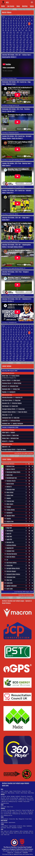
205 (10, 51)
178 (10, 46)
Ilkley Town (5, 415)
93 (31, 29)
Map (17, 819)
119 (24, 34)
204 (7, 51)
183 (27, 46)
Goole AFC (4, 447)
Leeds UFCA (5, 421)
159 (7, 42)
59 (31, 24)
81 (30, 27)
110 (24, 32)
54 (19, 24)
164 (24, 42)
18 (14, 18)
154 (20, 41)
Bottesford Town (14, 386)
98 (13, 30)
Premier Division (17, 791)
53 (16, 24)
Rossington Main (6, 389)
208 (20, 51)
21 (22, 18)
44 (22, 22)
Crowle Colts (15, 406)
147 (28, 39)
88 (18, 29)
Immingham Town (6, 418)
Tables (32, 6)
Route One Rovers (22, 412)
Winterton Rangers (17, 403)
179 (14, 46)
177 (7, 46)
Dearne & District (6, 380)
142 (11, 39)
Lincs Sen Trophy (13, 800)
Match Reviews (11, 793)
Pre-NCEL (20, 827)
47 (29, 22)
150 (7, 41)
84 (8, 29)
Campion (13, 432)
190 (20, 48)
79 (24, 27)
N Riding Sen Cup (22, 800)
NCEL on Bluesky (9, 833)
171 (17, 44)
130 (30, 36)
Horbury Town (13, 78)
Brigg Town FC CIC (14, 105)
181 (21, 46)
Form (11, 806)
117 (17, 34)
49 (6, 24)
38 (6, 22)
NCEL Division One (7, 395)
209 (24, 51)
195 (7, 49)
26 (5, 20)
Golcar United (9, 492)
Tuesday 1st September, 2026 (10, 427)
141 (7, 39)
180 (17, 46)
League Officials (4, 826)
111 (28, 32)
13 (31, 17)
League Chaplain (12, 826)
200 (24, 49)
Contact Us (19, 826)
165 (27, 42)
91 (26, 29)
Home (3, 6)
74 (11, 27)
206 (14, 51)
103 (29, 30)
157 (30, 41)
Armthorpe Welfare (15, 421)
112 (31, 32)
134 (14, 37)
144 (17, 39)
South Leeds (9, 589)
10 (23, 17)
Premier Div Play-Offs (26, 810)
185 (4, 48)
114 (7, 34)
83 (5, 29)
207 (17, 51)
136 (20, 37)
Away (8, 806)
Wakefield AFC (13, 322)
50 (8, 24)
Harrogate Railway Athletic (8, 409)
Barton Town (5, 376)
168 (7, 44)
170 (14, 44)
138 (27, 37)
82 (3, 29)
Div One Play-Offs (14, 798)
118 (21, 34)
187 (10, 48)
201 (27, 49)
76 (16, 27)
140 (4, 39)
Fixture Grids (26, 801)
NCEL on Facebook (24, 831)
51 (11, 24)
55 (21, 24)
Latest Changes (4, 822)
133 (10, 37)
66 (18, 25)
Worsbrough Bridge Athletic (13, 472)
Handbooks (29, 826)
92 (29, 29)
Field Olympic (5, 406)
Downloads (3, 827)
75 (14, 27)
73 (8, 27)
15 (6, 18)
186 (7, 48)
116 (14, 34)
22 (24, 18)
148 (31, 39)
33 (24, 20)
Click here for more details (26, 595)
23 (27, 18)
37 (3, 22)
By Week (13, 796)
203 (4, 51)
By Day (8, 796)
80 (27, 27)
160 (10, 42)
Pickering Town (10, 501)
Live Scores (10, 6)
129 (27, 36)
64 (13, 25)
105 (7, 32)
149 (4, 41)
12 (29, 17)
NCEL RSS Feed (26, 833)
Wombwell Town (6, 424)
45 (24, 22)
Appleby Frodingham (18, 424)
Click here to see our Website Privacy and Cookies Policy (17, 854)
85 (11, 29)
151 (10, 41)
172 (21, 44)
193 (30, 48)
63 (11, 25)
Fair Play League (11, 810)
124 (10, 36)
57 (26, 24)
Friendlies (20, 801)
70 (29, 25)
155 (24, 41)
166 (30, 42)
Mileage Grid (21, 819)
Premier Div (23, 796)
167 (4, 44)
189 (17, 48)
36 (31, 20)
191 (24, 48)
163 (20, 42)
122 (4, 36)
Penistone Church (14, 132)
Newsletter (14, 827)
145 (21, 39)
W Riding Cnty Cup (12, 801)
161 (14, 42)
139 (30, 37)
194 (4, 49)
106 (10, 32)
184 (31, 46)
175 (31, 44)
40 (11, 22)
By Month (18, 796)
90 (24, 29)
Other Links (6, 834)
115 (10, 34)
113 (4, 34)
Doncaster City (5, 403)
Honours (9, 827)
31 (18, 20)
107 (14, 32)
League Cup (21, 798)
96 (8, 30)
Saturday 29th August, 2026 (9, 370)
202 (30, 49)
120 (28, 34)
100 (19, 30)
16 (8, 18)
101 (22, 30)
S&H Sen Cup (5, 801)
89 (21, 29)
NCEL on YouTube (18, 833)
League (10, 791)
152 (14, 41)
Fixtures (6, 791)
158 (4, 42)
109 (21, 32)
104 (4, 32)
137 (24, 37)
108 (17, 32)
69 (26, 25)
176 (4, 46)
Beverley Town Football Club (16, 187)
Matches (25, 6)
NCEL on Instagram (14, 831)
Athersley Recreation (7, 397)
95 (6, 30)
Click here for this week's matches (23, 453)
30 (16, 20)
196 (10, 49)
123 (7, 36)
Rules (24, 826)
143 (14, 39)
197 (14, 49)
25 (3, 20)
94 (3, 30)
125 (14, 36)
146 (24, 39)
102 (26, 30)
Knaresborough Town (11, 478)
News (18, 6)
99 (16, 30)
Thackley (4, 392)
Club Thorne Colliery (7, 400)
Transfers (17, 793)
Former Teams (28, 819)
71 (3, 27)
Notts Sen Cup (30, 800)
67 (21, 25)
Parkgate (8, 507)
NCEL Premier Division (8, 373)
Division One (24, 791)
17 (11, 18)
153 (17, 41)
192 (27, 48)
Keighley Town (10, 522)
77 (19, 27)
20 (19, 18)
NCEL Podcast (24, 793)
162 (17, 42)
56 (24, 24)
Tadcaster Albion (13, 214)
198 (17, 49)
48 (3, 24)
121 (31, 34)
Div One (7, 798)
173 (24, 44)
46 (27, 22)
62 (8, 25)
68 (24, 25)
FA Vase (31, 798)
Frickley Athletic (15, 376)
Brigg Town (17, 400)
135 (17, 37)
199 (20, 49)
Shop (2, 831)
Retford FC (4, 386)
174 (27, 44)
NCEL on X (6, 831)
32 (21, 20)
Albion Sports (16, 380)
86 (13, 29)
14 (3, 18)
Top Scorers (3, 810)
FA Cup (27, 798)
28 (11, 20)
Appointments (12, 822)
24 (29, 18)
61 (6, 25)
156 (27, 41)
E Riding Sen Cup (5, 800)
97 (11, 30)
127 (20, 36)
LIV (11, 415)
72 (6, 27)
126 (17, 36)
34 (26, 20)
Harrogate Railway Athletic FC (17, 160)
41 (14, 22)
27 (8, 20)
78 (22, 27)
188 (14, 48)
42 (16, 22)
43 (19, 22)
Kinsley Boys (21, 409)
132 (7, 37)
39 (8, 22)
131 (4, 37)
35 (29, 20)
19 (16, 18)
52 (13, 24)
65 (16, 25)
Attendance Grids (5, 803)
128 (24, 36)
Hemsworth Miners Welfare (9, 412)
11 (26, 17)
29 (13, 20)
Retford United (17, 383)
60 (3, 25)
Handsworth (12, 392)
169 (10, 44)
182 (24, 46)
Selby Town (16, 418)
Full (2, 806)
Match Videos (31, 793)
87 (16, 29)
